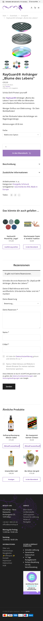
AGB (4, 565)
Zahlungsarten (28, 514)
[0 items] (35, 7)
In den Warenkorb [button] (32, 247)
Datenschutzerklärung (24, 356)
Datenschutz (7, 563)
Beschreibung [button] (9, 164)
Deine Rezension (10, 310)
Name (6, 332)
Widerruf (26, 519)
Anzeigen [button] (11, 479)
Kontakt (5, 558)
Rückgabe (27, 522)
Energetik (17, 184)
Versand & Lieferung (31, 517)
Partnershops (8, 550)
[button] (36, 25)
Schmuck (25, 184)
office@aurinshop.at (10, 524)
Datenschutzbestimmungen (23, 376)
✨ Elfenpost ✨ (9, 555)
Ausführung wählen (11, 247)
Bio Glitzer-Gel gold (32, 471)
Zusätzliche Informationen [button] (15, 172)
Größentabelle (28, 512)
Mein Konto (27, 509)
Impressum (7, 560)
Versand (7, 86)
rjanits (27, 611)
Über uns (6, 548)
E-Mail (6, 344)
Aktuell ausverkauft (12, 446)
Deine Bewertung (10, 299)
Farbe (5, 130)
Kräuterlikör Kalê (11, 471)
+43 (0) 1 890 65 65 (10, 522)
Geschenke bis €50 (22, 187)
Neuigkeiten (7, 553)
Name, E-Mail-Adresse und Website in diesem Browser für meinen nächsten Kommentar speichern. (20, 366)
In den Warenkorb (20, 153)
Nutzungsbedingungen (11, 378)
